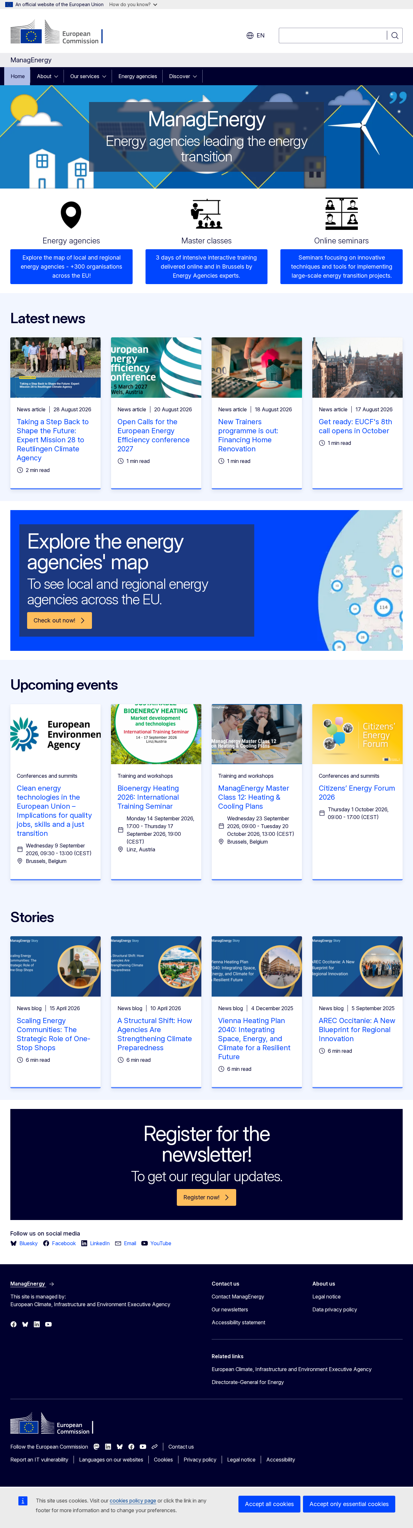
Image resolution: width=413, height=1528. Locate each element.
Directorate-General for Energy (248, 1382)
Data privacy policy (334, 1309)
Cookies (163, 1459)
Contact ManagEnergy (238, 1296)
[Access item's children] (58, 76)
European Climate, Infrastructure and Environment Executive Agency (292, 1369)
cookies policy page (133, 1500)
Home (18, 76)
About (44, 76)
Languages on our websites (111, 1459)
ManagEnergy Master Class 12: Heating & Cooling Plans (253, 797)
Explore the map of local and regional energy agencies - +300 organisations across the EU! (71, 266)
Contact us (181, 1446)
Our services (84, 76)
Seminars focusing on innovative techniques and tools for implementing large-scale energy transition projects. (341, 266)
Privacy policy (200, 1459)
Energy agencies (137, 76)
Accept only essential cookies (349, 1504)
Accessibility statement (238, 1322)
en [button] (261, 35)
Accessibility (280, 1459)
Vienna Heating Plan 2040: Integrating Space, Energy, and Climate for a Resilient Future (254, 1038)
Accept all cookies (269, 1504)
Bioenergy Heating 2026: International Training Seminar (148, 797)
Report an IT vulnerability (39, 1459)
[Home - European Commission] (62, 32)
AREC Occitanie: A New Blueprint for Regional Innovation (357, 1029)
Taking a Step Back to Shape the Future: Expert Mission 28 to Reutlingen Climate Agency (53, 439)
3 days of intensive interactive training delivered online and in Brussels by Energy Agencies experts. (206, 266)
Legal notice (326, 1296)
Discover (179, 76)
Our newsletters (230, 1309)
